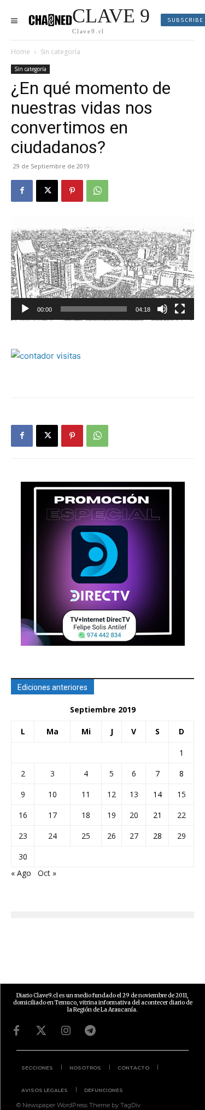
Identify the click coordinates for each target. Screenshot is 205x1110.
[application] (102, 268)
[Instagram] (65, 1030)
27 (134, 836)
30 (23, 856)
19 (111, 815)
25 (85, 836)
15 (181, 794)
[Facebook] (22, 191)
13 (134, 794)
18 (85, 815)
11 (85, 794)
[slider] (94, 309)
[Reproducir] (25, 308)
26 (111, 836)
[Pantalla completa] (179, 308)
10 (52, 794)
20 (134, 815)
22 (181, 815)
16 (23, 815)
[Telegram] (90, 1030)
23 (23, 836)
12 (111, 794)
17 (52, 815)
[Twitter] (41, 1030)
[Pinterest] (72, 191)
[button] (103, 268)
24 (52, 836)
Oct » (47, 873)
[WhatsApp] (97, 191)
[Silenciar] (162, 308)
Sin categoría (60, 51)
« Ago (21, 873)
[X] (47, 191)
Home (20, 51)
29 (181, 836)
